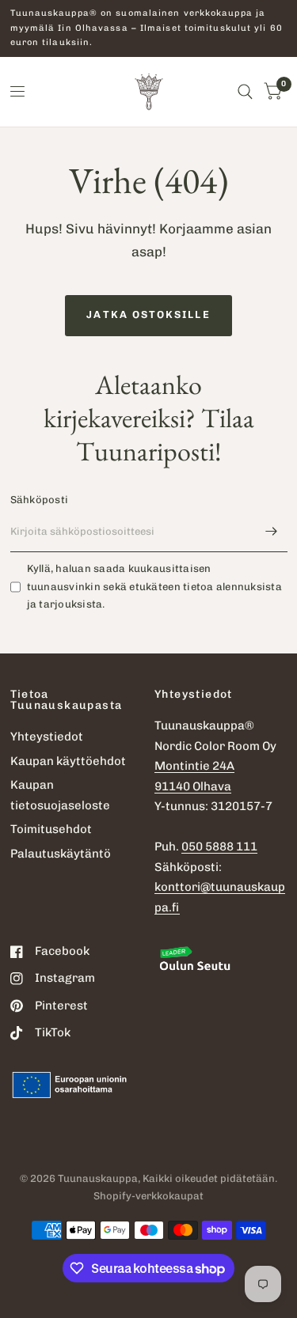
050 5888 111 (219, 846)
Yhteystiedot (46, 736)
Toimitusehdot (51, 829)
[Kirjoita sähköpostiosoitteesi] (271, 531)
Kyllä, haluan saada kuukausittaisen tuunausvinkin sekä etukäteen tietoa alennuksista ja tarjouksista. (154, 586)
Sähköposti (39, 500)
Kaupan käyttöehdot (68, 761)
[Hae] (245, 92)
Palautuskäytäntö (60, 853)
